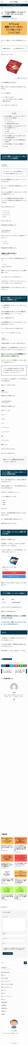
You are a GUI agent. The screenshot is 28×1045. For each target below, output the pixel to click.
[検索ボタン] (26, 2)
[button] (3, 665)
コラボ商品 (5, 978)
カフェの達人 (14, 2)
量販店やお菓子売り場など (13, 123)
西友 (8, 131)
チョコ (4, 990)
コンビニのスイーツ (7, 16)
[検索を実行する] (25, 962)
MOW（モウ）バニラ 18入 (9, 567)
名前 (4, 933)
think (14, 692)
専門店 (4, 1005)
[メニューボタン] (2, 2)
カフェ (4, 975)
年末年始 (5, 1008)
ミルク (4, 999)
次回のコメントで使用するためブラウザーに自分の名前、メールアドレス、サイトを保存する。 (14, 949)
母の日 (4, 1011)
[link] (14, 699)
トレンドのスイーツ (7, 996)
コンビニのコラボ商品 (8, 984)
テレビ (4, 993)
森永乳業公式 (23, 78)
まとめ (6, 146)
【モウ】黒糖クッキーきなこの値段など (14, 144)
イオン (8, 129)
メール (5, 938)
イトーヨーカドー (11, 133)
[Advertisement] (14, 767)
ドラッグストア (10, 121)
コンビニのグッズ (7, 981)
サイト (4, 943)
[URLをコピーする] (25, 665)
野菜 (4, 1014)
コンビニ (9, 119)
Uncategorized (6, 972)
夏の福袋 (5, 1002)
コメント (5, 916)
